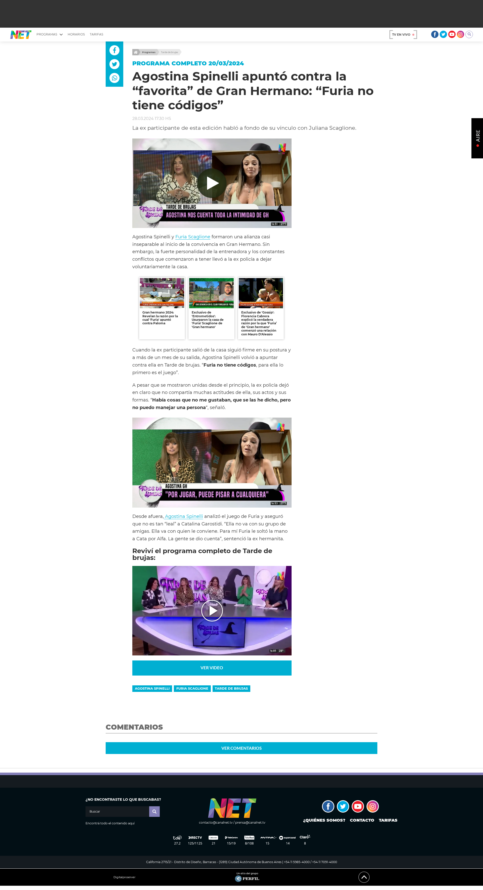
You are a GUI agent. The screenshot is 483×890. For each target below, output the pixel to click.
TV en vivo (401, 34)
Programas (148, 52)
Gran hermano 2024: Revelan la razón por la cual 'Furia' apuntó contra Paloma (160, 317)
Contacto (362, 820)
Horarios (76, 34)
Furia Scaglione (192, 236)
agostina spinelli (152, 688)
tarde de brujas (231, 688)
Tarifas (96, 34)
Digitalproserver (124, 877)
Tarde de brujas (169, 52)
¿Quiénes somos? (324, 820)
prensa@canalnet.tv (250, 822)
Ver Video (211, 667)
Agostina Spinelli (183, 516)
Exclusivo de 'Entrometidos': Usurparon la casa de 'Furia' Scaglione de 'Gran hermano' (208, 319)
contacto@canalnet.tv (216, 822)
